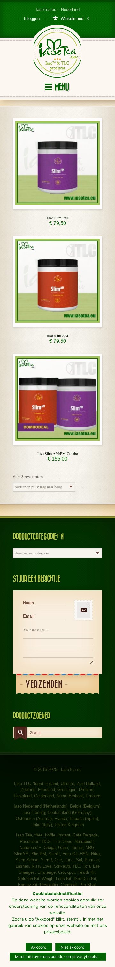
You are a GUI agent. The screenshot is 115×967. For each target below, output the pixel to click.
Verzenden (43, 684)
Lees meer (57, 208)
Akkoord (39, 947)
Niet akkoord (73, 947)
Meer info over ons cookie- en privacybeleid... (58, 956)
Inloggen (32, 18)
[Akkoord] (107, 926)
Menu (61, 87)
